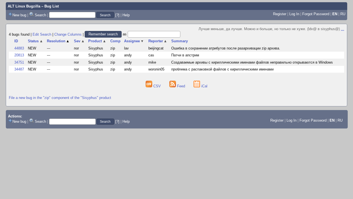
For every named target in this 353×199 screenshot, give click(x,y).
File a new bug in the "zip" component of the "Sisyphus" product (60, 98)
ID (16, 41)
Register (279, 14)
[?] (117, 15)
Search (40, 15)
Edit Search (42, 34)
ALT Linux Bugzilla (24, 6)
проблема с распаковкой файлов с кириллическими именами (222, 69)
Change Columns (68, 34)
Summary (179, 41)
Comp (115, 41)
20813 (19, 55)
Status (35, 41)
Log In (294, 14)
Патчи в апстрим (185, 55)
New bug (19, 15)
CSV (157, 86)
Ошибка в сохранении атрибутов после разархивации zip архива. (225, 48)
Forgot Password (315, 14)
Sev (79, 41)
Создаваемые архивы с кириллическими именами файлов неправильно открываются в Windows (252, 62)
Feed (181, 86)
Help (126, 15)
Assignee (134, 41)
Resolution (58, 41)
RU (342, 14)
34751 (19, 62)
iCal (203, 86)
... (342, 29)
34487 (19, 69)
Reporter (157, 41)
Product (97, 41)
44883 (19, 48)
